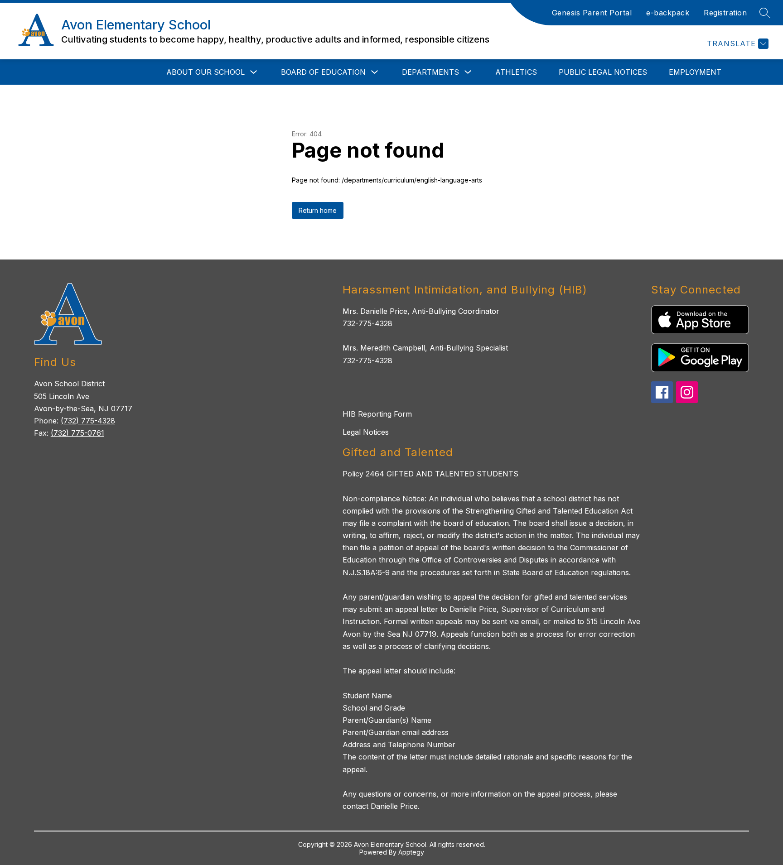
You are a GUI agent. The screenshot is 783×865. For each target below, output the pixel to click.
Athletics (516, 72)
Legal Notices (366, 432)
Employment (695, 72)
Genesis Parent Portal (592, 12)
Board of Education (323, 72)
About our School (205, 72)
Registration (725, 12)
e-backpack (667, 12)
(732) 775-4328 (88, 420)
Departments (430, 72)
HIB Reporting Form (377, 413)
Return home (318, 210)
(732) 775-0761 (77, 432)
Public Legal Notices (603, 72)
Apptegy (411, 852)
